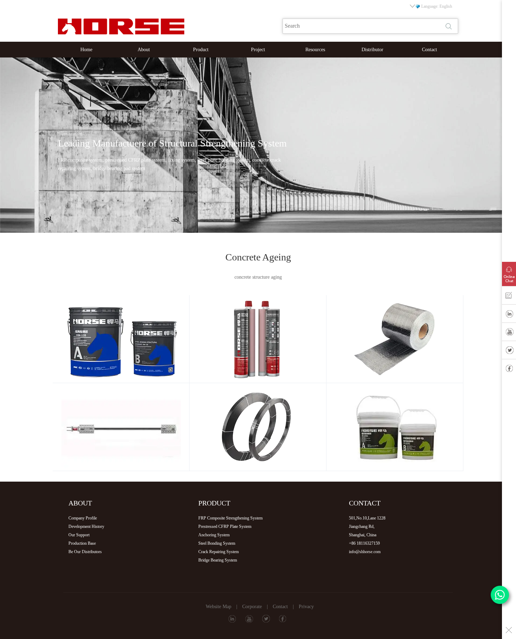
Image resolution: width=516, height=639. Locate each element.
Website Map (218, 606)
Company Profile (82, 518)
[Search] (449, 26)
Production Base (82, 543)
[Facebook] (509, 370)
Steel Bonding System (216, 543)
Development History (86, 526)
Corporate (252, 606)
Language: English (436, 6)
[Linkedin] (509, 315)
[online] (509, 272)
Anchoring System (214, 534)
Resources (315, 49)
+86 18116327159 (364, 543)
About (144, 49)
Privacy (306, 606)
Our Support (79, 534)
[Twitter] (509, 351)
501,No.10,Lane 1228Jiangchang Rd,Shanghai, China (367, 526)
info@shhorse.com (365, 551)
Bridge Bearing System (217, 560)
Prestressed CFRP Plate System (224, 526)
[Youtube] (509, 333)
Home (86, 49)
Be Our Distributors (85, 551)
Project (258, 49)
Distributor (372, 49)
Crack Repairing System (218, 551)
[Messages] (509, 297)
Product (201, 49)
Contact (429, 49)
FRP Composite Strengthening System (230, 518)
